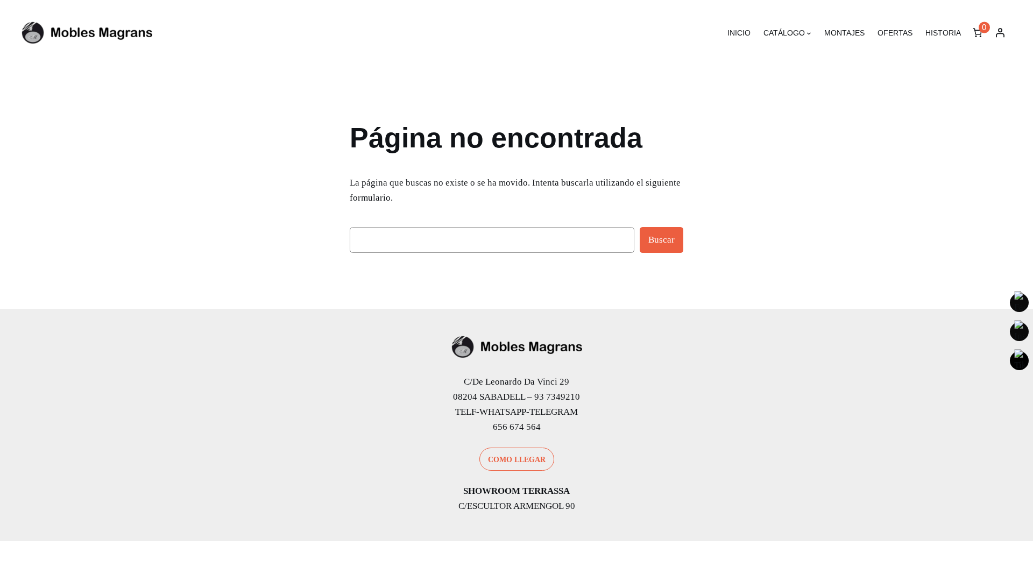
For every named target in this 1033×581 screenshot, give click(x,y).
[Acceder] (1000, 33)
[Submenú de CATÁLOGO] (808, 33)
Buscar (661, 240)
